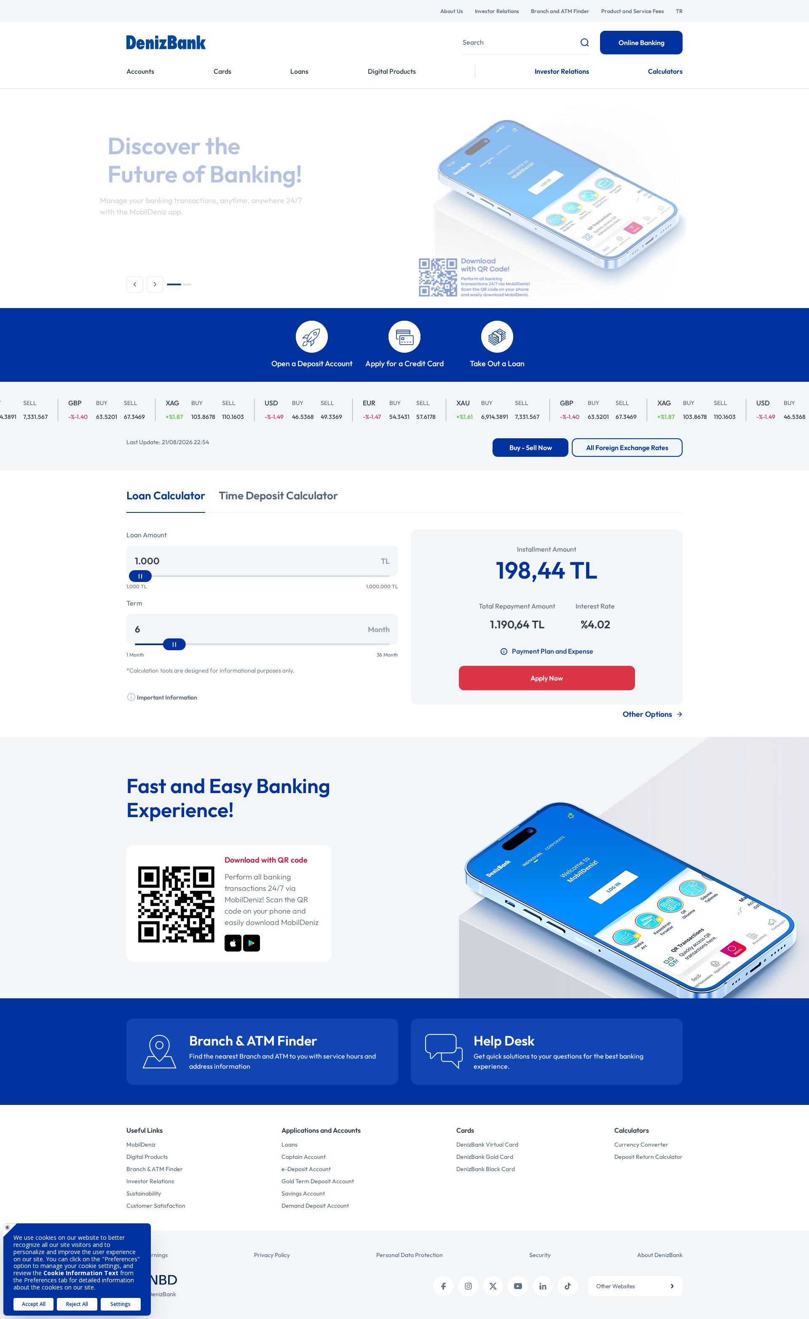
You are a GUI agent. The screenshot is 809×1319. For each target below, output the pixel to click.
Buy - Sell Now (530, 447)
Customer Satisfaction (155, 1205)
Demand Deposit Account (315, 1205)
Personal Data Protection (409, 1255)
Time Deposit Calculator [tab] (278, 495)
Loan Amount (146, 535)
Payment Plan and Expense (552, 651)
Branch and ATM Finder (560, 11)
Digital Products (392, 71)
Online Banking (641, 42)
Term (134, 603)
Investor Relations (497, 11)
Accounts (140, 71)
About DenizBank (660, 1255)
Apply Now (546, 678)
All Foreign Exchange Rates (627, 447)
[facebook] (443, 1286)
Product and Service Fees (632, 11)
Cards (222, 71)
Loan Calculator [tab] (165, 495)
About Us (451, 11)
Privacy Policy (272, 1255)
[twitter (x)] (493, 1286)
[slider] (140, 576)
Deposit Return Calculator (648, 1157)
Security (540, 1255)
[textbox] (635, 1286)
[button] (134, 284)
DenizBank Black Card (485, 1169)
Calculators (665, 71)
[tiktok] (567, 1286)
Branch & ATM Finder (154, 1169)
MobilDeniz (140, 1144)
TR (679, 11)
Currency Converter (641, 1144)
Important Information (166, 697)
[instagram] (468, 1286)
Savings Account (303, 1193)
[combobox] (635, 1286)
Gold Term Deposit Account (317, 1181)
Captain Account (303, 1157)
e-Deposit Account (306, 1169)
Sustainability (143, 1193)
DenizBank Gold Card (484, 1157)
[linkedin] (543, 1286)
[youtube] (518, 1286)
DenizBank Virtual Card (487, 1144)
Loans (299, 71)
